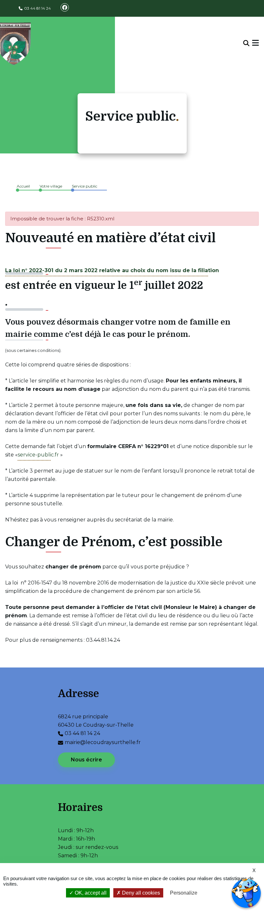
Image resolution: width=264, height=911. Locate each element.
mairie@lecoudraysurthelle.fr (103, 742)
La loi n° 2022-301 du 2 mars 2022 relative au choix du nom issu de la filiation (112, 270)
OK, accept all (90, 893)
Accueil (23, 186)
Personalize (183, 893)
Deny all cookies (140, 893)
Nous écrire (86, 760)
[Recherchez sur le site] (246, 43)
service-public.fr (38, 455)
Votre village (51, 186)
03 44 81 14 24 (37, 8)
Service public (84, 186)
